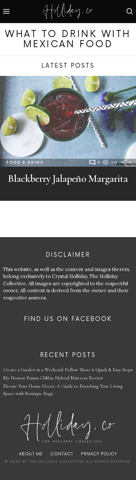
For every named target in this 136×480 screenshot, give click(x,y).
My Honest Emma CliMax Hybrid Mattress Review (53, 378)
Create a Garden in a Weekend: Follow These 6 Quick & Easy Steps (68, 369)
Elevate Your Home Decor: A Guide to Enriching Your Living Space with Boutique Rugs (63, 389)
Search (130, 11)
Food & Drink (25, 163)
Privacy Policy (99, 454)
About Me (30, 454)
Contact (61, 454)
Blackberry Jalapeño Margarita (68, 178)
